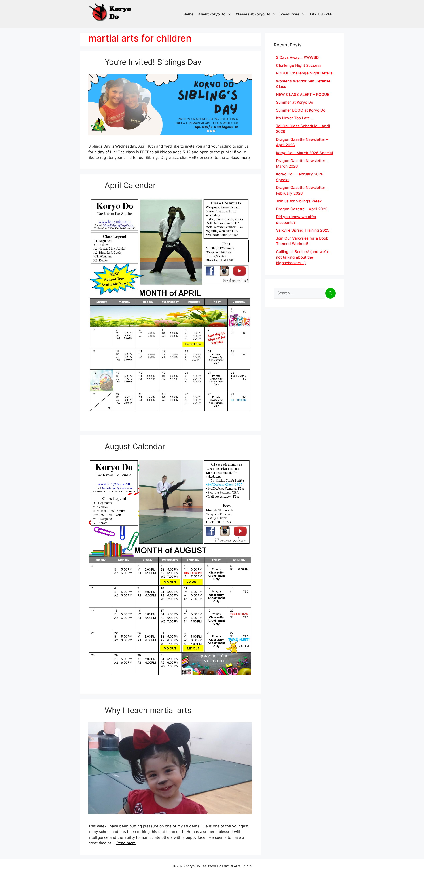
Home (188, 14)
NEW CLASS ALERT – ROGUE (302, 94)
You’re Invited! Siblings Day (153, 62)
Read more (240, 157)
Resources (289, 14)
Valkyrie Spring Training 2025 (302, 230)
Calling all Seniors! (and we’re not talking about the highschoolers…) (302, 257)
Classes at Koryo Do (253, 14)
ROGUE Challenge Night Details (304, 73)
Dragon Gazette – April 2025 (301, 209)
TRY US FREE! (321, 14)
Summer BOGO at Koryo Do (300, 110)
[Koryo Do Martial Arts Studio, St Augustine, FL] (110, 11)
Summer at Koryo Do (294, 102)
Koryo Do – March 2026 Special (304, 153)
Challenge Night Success (298, 65)
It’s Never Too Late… (294, 118)
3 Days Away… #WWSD (297, 57)
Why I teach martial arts (148, 710)
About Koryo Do (211, 14)
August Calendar (135, 446)
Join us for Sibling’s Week (299, 201)
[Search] (330, 293)
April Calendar (130, 185)
